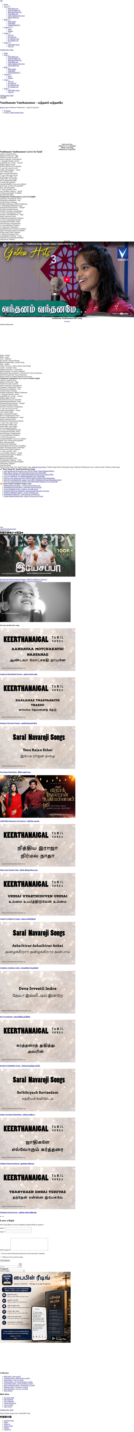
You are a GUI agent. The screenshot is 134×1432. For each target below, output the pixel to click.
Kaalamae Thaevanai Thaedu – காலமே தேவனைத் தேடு (18, 723)
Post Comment (5, 1260)
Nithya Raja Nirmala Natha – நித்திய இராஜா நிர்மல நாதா (19, 870)
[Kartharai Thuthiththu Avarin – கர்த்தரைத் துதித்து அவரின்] (37, 1062)
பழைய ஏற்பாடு (8, 1405)
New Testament (9, 1401)
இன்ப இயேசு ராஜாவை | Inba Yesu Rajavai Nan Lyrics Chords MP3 (25, 473)
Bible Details (12, 69)
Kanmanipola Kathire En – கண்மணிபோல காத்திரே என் (22, 494)
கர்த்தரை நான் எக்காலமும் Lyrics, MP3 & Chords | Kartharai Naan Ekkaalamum (29, 478)
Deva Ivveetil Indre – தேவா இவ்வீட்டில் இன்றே (15, 1017)
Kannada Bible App (14, 58)
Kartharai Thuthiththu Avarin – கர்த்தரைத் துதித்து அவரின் (20, 1066)
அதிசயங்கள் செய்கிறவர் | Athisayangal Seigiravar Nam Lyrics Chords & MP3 (28, 474)
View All (10, 81)
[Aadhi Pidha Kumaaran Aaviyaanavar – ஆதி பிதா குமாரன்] (37, 817)
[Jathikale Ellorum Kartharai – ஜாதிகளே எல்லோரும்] (37, 1160)
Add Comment (5, 1250)
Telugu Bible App (13, 65)
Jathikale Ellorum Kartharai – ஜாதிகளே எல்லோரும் (17, 1163)
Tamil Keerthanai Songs (8, 529)
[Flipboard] (20, 533)
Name (2, 1228)
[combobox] (9, 1267)
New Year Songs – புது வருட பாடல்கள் (16, 1389)
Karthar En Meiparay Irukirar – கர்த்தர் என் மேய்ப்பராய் (21, 493)
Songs (6, 80)
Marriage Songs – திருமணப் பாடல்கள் (16, 1387)
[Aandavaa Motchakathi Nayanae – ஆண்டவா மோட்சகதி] (37, 670)
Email (2, 1232)
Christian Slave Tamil (6, 50)
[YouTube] (10, 1417)
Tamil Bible (11, 71)
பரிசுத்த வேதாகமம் (10, 1403)
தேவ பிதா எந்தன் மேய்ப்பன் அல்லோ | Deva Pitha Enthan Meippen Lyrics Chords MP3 (31, 481)
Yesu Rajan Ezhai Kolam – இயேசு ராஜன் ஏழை (15, 772)
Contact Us (7, 1429)
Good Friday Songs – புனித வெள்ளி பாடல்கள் (18, 1383)
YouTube (67, 321)
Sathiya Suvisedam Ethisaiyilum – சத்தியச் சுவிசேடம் (17, 1114)
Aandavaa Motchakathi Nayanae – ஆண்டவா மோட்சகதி (18, 674)
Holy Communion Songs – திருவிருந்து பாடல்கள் (19, 1385)
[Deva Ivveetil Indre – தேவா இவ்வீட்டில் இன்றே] (37, 1013)
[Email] (10, 533)
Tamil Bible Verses (14, 90)
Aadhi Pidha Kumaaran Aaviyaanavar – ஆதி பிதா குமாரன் (19, 821)
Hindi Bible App (13, 57)
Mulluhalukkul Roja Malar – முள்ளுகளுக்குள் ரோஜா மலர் (22, 485)
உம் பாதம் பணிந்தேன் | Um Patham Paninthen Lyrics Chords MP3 (24, 476)
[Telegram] (15, 533)
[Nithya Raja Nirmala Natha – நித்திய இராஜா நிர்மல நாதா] (37, 866)
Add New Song (9, 1420)
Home (6, 53)
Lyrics (7, 112)
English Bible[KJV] (14, 73)
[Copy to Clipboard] (13, 533)
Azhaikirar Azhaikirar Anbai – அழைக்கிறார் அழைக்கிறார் (19, 968)
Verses (6, 88)
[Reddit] (22, 533)
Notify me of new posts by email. (12, 1257)
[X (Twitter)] (3, 533)
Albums (10, 78)
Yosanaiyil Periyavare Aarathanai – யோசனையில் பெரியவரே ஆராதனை (26, 491)
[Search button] (20, 1265)
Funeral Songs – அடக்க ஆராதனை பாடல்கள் (18, 1382)
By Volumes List (13, 87)
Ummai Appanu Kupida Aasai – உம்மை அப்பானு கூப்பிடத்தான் (23, 496)
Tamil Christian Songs (17, 112)
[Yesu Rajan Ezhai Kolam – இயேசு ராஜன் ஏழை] (37, 768)
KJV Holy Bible (9, 1398)
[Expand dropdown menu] (9, 55)
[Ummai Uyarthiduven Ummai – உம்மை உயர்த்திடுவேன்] (37, 915)
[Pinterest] (6, 533)
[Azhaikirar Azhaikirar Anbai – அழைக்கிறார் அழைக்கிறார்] (37, 964)
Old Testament (8, 1399)
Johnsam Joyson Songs (39, 467)
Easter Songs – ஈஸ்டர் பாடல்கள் (14, 1380)
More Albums (8, 1390)
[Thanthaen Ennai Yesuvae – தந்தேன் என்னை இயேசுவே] (37, 1208)
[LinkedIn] (17, 533)
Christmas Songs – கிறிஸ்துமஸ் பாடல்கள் (17, 1378)
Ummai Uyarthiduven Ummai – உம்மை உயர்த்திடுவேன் (18, 919)
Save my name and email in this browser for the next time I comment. (23, 1253)
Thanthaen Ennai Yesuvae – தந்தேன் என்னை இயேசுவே (18, 1212)
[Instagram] (6, 1417)
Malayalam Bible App (14, 60)
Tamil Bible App (13, 62)
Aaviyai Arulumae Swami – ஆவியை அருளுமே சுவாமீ (21, 489)
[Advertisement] (67, 129)
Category (7, 74)
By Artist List (12, 83)
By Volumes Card (13, 85)
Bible (5, 67)
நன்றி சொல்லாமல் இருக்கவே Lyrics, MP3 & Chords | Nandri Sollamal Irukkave (29, 471)
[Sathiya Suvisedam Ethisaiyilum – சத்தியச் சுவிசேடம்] (37, 1111)
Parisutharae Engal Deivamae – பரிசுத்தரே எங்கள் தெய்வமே (23, 487)
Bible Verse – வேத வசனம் (12, 1376)
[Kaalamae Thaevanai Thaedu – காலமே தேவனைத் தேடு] (37, 719)
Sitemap (6, 1428)
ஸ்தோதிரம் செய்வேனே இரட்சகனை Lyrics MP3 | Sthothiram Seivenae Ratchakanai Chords (32, 480)
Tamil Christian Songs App (16, 64)
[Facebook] (1, 533)
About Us (7, 1424)
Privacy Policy (8, 1426)
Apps (5, 55)
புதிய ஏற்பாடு (8, 1406)
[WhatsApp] (8, 533)
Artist (9, 76)
